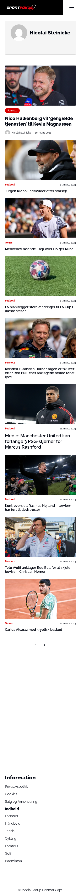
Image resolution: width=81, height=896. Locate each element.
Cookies (11, 794)
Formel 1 (12, 110)
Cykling (10, 838)
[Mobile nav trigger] (72, 7)
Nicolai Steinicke (21, 132)
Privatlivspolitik (16, 787)
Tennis (8, 242)
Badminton (13, 861)
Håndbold (12, 823)
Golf (8, 854)
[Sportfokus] (34, 7)
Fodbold (10, 184)
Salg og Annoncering (21, 802)
